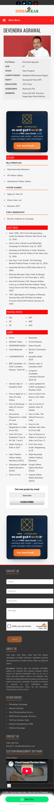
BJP (30, 317)
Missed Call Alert (16, 708)
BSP (30, 321)
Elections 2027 (13, 206)
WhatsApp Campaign (18, 704)
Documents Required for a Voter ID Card (18, 417)
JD (10, 325)
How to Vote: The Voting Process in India (36, 417)
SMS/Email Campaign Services (22, 716)
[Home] (26, 12)
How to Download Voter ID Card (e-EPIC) (16, 407)
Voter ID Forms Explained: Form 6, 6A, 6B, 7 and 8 (17, 437)
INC (10, 317)
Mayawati (33, 338)
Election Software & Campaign (20, 219)
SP (10, 321)
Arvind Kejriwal (35, 342)
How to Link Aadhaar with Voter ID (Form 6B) (37, 427)
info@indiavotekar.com (14, 687)
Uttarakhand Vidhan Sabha (19, 181)
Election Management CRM (21, 724)
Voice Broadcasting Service (21, 712)
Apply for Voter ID (15, 194)
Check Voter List (14, 200)
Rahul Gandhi (35, 345)
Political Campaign (17, 728)
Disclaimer (43, 687)
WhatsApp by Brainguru (27, 804)
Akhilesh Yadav (15, 342)
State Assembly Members (18, 169)
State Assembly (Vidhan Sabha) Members (35, 457)
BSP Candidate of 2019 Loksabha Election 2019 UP (17, 366)
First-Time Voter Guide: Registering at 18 (37, 447)
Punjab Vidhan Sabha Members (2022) (36, 467)
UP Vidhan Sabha (15, 175)
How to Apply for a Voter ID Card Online (17, 397)
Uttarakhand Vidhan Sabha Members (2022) (17, 467)
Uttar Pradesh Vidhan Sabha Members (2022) (16, 457)
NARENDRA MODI (17, 345)
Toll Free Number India (19, 720)
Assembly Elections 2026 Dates (23, 267)
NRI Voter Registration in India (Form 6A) (17, 427)
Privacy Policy (11, 690)
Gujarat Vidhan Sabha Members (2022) (36, 478)
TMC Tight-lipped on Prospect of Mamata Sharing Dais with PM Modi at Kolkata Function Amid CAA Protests (27, 297)
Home (11, 338)
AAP (30, 325)
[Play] (9, 786)
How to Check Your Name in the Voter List (37, 397)
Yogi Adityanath (15, 349)
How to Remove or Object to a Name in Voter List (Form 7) (37, 437)
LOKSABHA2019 (16, 356)
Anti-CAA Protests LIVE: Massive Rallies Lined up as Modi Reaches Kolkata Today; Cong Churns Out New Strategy (27, 284)
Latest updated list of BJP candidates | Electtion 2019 (37, 387)
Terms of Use (15, 475)
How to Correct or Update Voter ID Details (36, 407)
